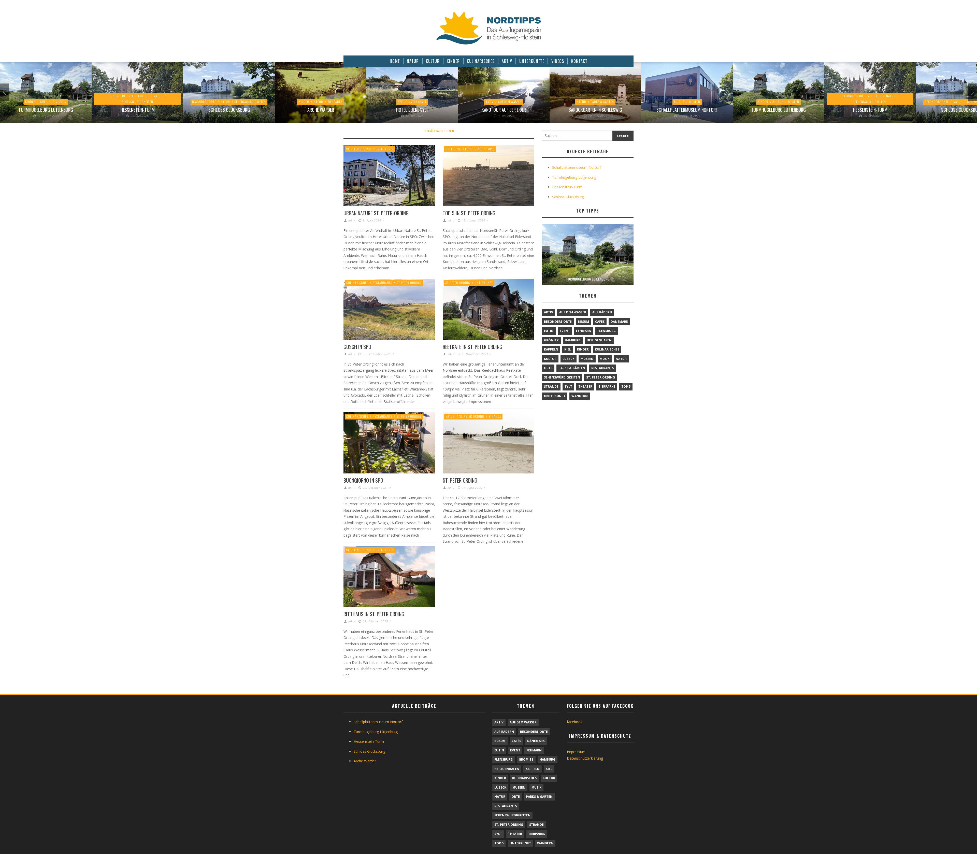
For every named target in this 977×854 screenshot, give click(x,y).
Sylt (401, 102)
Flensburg (606, 331)
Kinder (30, 102)
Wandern (579, 396)
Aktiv (490, 102)
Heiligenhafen (599, 340)
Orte (449, 149)
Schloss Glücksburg (229, 109)
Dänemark (619, 321)
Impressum (576, 751)
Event (565, 331)
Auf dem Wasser (510, 102)
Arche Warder (320, 109)
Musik (605, 359)
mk (350, 220)
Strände (495, 416)
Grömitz (551, 340)
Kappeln (551, 349)
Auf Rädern (602, 312)
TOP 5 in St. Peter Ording (469, 213)
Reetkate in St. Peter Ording (472, 347)
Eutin (549, 331)
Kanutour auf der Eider (504, 109)
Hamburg (573, 340)
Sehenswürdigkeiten (137, 102)
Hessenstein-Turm (137, 109)
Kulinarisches (357, 283)
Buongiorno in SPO (363, 480)
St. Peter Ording (358, 149)
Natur (158, 96)
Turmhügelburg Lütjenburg (46, 109)
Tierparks (335, 102)
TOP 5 (490, 149)
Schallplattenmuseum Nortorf (686, 109)
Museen (60, 102)
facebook (574, 721)
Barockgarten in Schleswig (595, 109)
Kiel (567, 349)
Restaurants (382, 283)
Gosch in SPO (357, 347)
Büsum (583, 321)
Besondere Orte (122, 96)
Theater (585, 386)
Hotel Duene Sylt (412, 109)
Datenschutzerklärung (585, 758)
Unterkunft (417, 102)
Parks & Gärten (602, 102)
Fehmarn (583, 331)
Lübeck (568, 359)
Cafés (600, 321)
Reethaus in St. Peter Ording (373, 614)
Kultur (45, 102)
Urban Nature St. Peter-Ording (376, 213)
